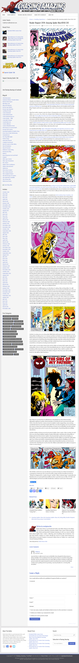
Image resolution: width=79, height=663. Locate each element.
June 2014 (5, 236)
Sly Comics (5, 162)
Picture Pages (16, 326)
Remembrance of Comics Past (12, 339)
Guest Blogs (18, 321)
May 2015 (5, 216)
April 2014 (5, 240)
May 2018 (5, 194)
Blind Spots (7, 318)
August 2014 (6, 232)
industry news (8, 323)
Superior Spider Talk (9, 72)
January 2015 (6, 223)
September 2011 (7, 295)
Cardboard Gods (7, 111)
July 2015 (5, 212)
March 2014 (5, 242)
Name (31, 598)
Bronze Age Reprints (8, 109)
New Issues (7, 326)
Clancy (37, 551)
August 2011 (6, 297)
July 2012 (5, 277)
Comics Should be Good (9, 125)
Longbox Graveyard (8, 142)
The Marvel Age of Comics (9, 175)
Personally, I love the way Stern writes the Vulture (48, 115)
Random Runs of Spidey (10, 334)
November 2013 (6, 249)
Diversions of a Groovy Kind (10, 127)
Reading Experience (39, 19)
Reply (72, 567)
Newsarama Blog (7, 151)
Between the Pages (7, 101)
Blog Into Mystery (7, 105)
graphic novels (8, 321)
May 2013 (5, 260)
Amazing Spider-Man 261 (52, 517)
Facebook (7, 646)
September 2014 (7, 231)
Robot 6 (4, 153)
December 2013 (6, 247)
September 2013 (7, 253)
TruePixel (28, 656)
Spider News (7, 344)
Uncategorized (8, 354)
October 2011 (6, 293)
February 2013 (6, 266)
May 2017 (5, 197)
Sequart (5, 157)
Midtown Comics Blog (8, 149)
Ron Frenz (37, 519)
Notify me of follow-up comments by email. (42, 612)
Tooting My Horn (9, 349)
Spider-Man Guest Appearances (13, 341)
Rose (41, 519)
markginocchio (47, 526)
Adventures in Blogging (11, 316)
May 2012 (5, 280)
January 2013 (6, 268)
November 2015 (6, 207)
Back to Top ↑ (72, 623)
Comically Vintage (7, 120)
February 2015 (6, 221)
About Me (50, 15)
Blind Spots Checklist (40, 15)
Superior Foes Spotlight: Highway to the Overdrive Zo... (69, 511)
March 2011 (5, 306)
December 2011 (6, 290)
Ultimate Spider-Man (10, 351)
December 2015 (6, 205)
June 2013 (5, 258)
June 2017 (5, 195)
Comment (32, 581)
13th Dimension (7, 98)
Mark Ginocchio (37, 25)
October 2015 (6, 208)
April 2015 (5, 218)
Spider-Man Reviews (8, 166)
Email (31, 602)
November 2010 (6, 308)
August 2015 (6, 210)
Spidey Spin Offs (17, 344)
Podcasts (6, 329)
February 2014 (6, 244)
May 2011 (5, 303)
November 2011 (6, 292)
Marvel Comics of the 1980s (9, 144)
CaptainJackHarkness (66, 656)
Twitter (14, 646)
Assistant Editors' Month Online (11, 100)
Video (16, 354)
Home (3, 15)
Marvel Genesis (6, 148)
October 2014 (6, 229)
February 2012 (6, 286)
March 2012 (5, 284)
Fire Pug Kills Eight (7, 137)
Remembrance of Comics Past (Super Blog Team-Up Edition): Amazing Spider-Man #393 (15, 38)
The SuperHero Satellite (9, 177)
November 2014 (6, 227)
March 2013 (5, 264)
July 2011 (5, 299)
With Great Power (7, 181)
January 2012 (6, 288)
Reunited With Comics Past (14, 30)
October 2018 (6, 192)
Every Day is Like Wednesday (10, 133)
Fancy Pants (44, 656)
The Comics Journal (8, 172)
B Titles (15, 318)
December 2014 (6, 225)
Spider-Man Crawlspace (9, 164)
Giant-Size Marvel (7, 140)
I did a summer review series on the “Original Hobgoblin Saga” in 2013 (52, 122)
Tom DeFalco (47, 519)
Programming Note (17, 329)
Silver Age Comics (7, 159)
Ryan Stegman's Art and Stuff (10, 155)
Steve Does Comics (7, 170)
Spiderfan (5, 168)
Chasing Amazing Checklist (25, 15)
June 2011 (5, 301)
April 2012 (5, 282)
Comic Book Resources (8, 116)
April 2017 (5, 199)
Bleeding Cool (6, 103)
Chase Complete (11, 15)
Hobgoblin (63, 517)
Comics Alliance (7, 124)
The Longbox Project (8, 173)
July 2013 (5, 256)
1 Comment (71, 25)
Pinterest (10, 646)
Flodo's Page (6, 138)
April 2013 (5, 262)
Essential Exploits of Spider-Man (11, 131)
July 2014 (5, 234)
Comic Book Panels (7, 114)
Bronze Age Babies (7, 107)
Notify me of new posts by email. (39, 615)
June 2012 (5, 279)
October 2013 (6, 251)
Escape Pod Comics (8, 129)
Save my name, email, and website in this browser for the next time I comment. (51, 610)
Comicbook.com (7, 122)
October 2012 (6, 271)
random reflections (10, 331)
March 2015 (5, 220)
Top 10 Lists (19, 349)
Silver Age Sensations (8, 161)
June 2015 (5, 214)
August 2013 (6, 255)
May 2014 (5, 238)
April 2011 (5, 305)
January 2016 (6, 203)
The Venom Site (7, 179)
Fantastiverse (6, 135)
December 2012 (6, 269)
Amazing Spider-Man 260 (38, 517)
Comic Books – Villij (8, 118)
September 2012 (7, 273)
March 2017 (5, 201)
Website (31, 606)
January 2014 (6, 245)
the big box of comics (10, 346)
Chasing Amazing (21, 656)
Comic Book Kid (7, 112)
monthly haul (18, 323)
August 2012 (6, 275)
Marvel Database (7, 146)
